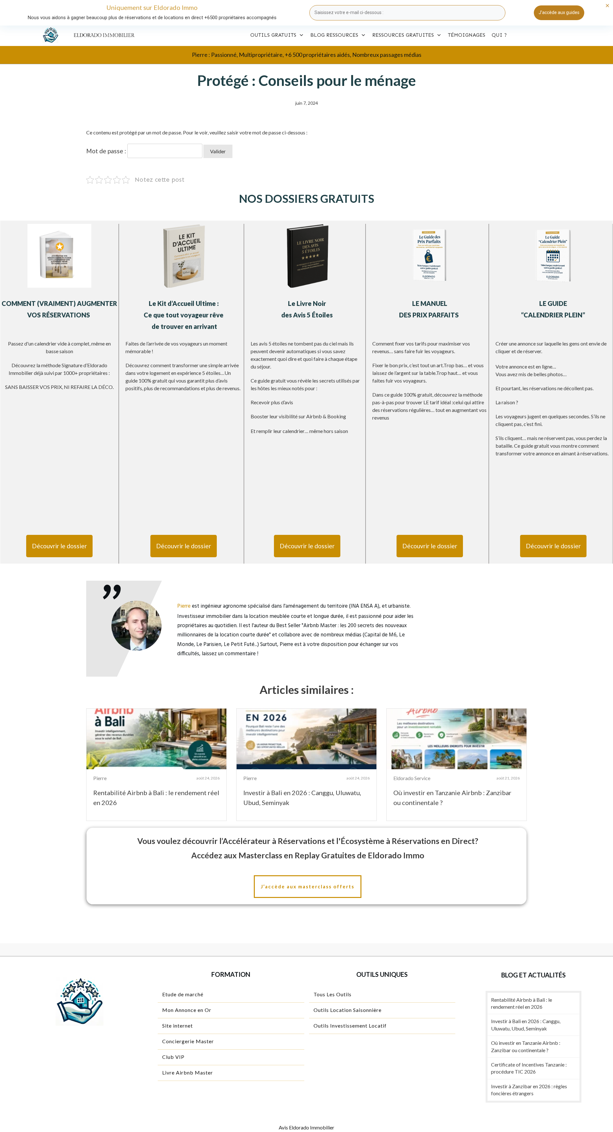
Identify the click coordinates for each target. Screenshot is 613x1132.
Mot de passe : (106, 151)
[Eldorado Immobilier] (50, 35)
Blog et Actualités (533, 975)
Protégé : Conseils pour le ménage (306, 80)
